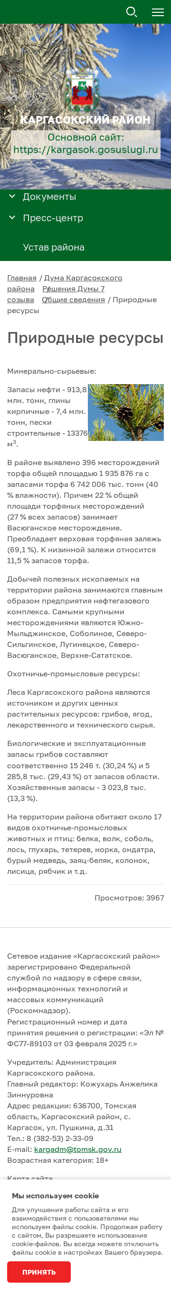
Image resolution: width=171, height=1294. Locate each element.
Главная (22, 277)
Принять (39, 1272)
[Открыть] (12, 195)
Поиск (132, 12)
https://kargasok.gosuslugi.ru (85, 149)
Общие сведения (73, 299)
